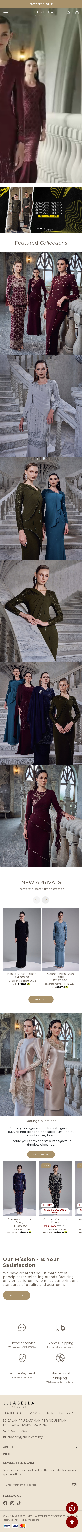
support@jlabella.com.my (25, 1437)
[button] (38, 228)
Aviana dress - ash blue (60, 975)
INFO (6, 1454)
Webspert (33, 1519)
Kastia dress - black (21, 973)
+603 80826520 (19, 1431)
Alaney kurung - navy (19, 1221)
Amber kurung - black (55, 1221)
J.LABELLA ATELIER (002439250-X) (44, 1516)
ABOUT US (10, 1447)
